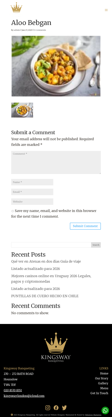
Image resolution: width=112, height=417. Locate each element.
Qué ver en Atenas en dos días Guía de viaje (46, 261)
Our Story (101, 378)
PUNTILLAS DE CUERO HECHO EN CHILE (45, 296)
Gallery (103, 383)
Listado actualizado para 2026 (35, 269)
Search (96, 245)
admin (17, 30)
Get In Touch (99, 393)
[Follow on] (49, 407)
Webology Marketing (93, 415)
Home (104, 373)
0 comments (40, 30)
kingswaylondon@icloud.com (24, 396)
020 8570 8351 (13, 390)
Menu (104, 388)
